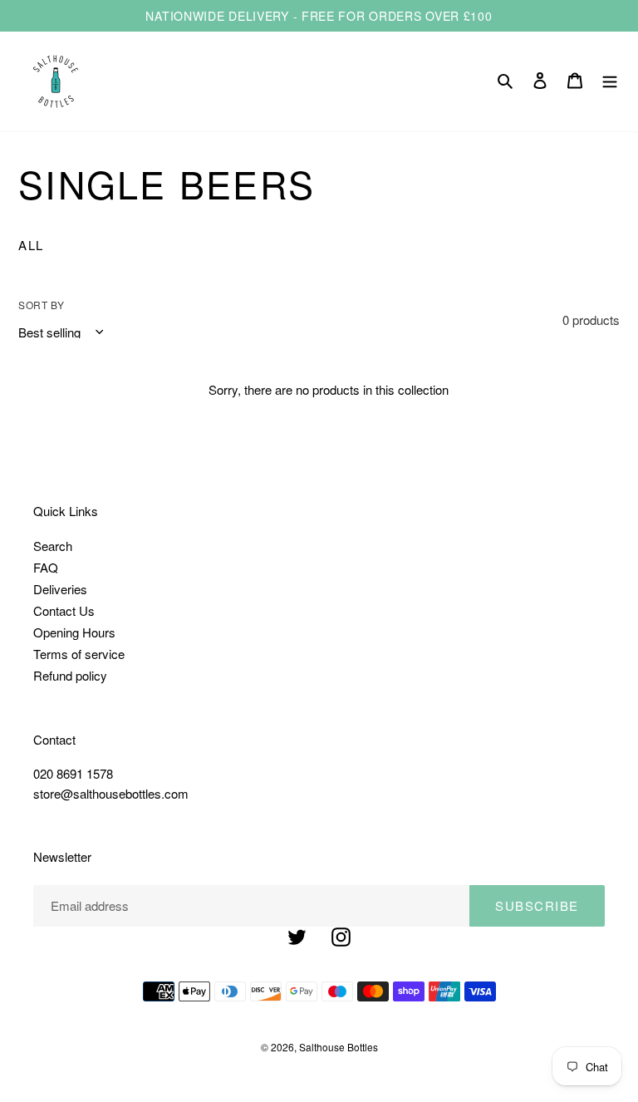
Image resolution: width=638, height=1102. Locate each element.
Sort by (41, 305)
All (31, 244)
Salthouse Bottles (338, 1047)
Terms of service (79, 653)
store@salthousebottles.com (111, 793)
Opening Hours (74, 632)
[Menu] (609, 81)
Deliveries (60, 589)
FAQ (45, 567)
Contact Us (64, 610)
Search (52, 545)
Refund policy (70, 675)
